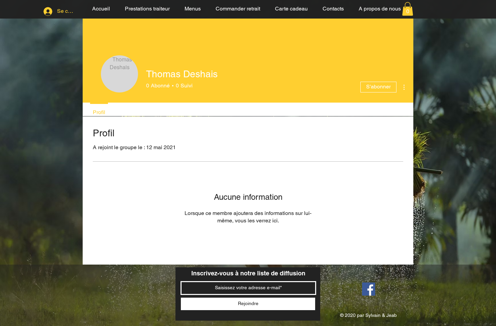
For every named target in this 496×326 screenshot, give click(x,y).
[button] (407, 9)
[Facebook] (368, 289)
